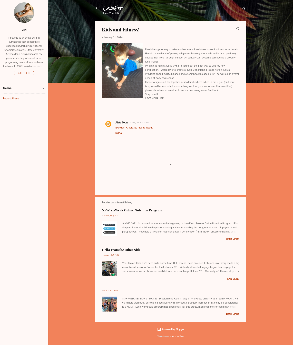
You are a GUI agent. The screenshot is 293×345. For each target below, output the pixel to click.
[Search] (244, 9)
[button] (237, 29)
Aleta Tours (121, 122)
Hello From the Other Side (121, 250)
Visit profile (24, 73)
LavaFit (112, 8)
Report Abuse (11, 98)
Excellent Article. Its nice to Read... (134, 127)
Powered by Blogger (172, 329)
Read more (232, 239)
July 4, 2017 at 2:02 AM (140, 122)
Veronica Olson (178, 336)
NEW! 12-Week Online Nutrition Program (132, 210)
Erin (24, 29)
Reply (118, 133)
